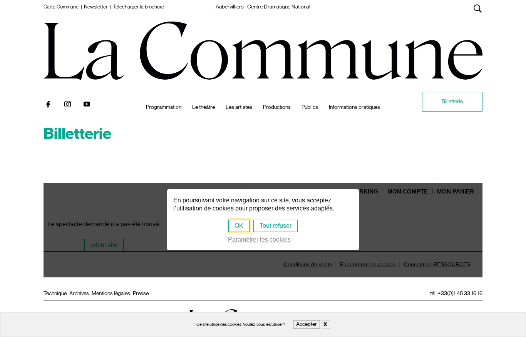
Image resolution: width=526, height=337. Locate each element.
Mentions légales (111, 293)
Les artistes (239, 107)
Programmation (163, 107)
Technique (55, 293)
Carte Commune (61, 7)
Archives (79, 293)
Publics (310, 107)
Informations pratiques (354, 107)
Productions (277, 107)
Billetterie (452, 101)
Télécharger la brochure (138, 7)
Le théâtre (203, 107)
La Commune (263, 30)
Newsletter (95, 7)
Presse (141, 293)
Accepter (306, 324)
